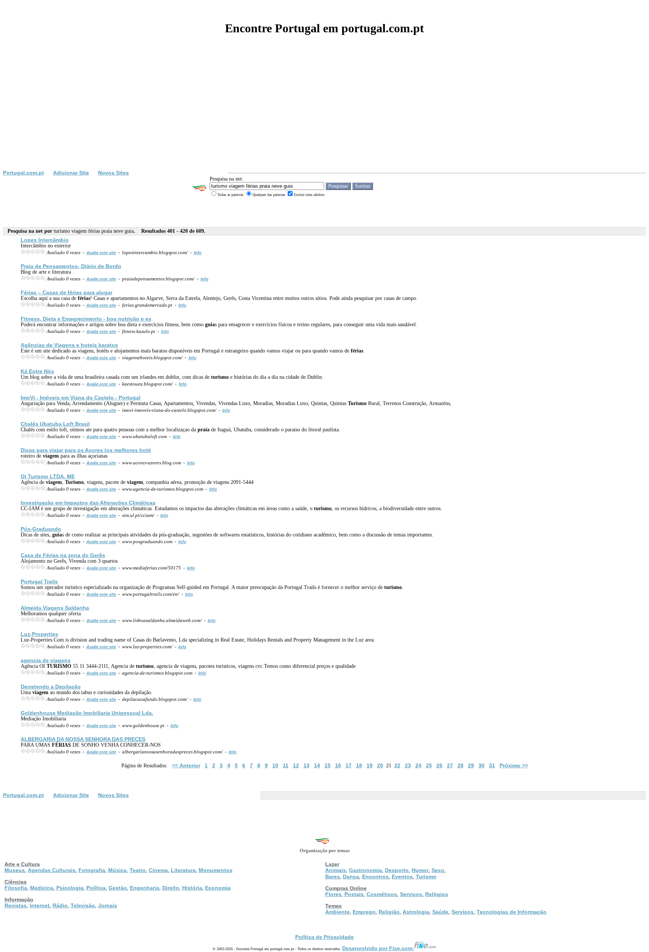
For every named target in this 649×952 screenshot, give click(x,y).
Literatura (183, 870)
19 (370, 765)
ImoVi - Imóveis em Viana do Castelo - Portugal (80, 398)
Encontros (375, 877)
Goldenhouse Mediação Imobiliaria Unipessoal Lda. (87, 713)
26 (439, 765)
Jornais (107, 905)
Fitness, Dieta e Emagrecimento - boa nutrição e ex (86, 319)
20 (380, 765)
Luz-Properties (39, 634)
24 (418, 765)
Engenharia (144, 888)
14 (317, 765)
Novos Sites (113, 173)
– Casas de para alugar (66, 292)
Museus (15, 870)
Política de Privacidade (324, 937)
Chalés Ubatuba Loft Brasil (55, 424)
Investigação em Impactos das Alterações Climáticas (88, 503)
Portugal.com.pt (23, 173)
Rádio (60, 905)
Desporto (397, 870)
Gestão (118, 888)
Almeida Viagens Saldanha (55, 608)
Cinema (158, 870)
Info (198, 252)
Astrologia (416, 912)
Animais (335, 870)
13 (306, 765)
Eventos (402, 877)
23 (408, 765)
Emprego (364, 912)
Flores (333, 894)
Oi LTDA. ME (48, 476)
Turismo (426, 877)
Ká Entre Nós (37, 371)
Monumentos (215, 870)
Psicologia (69, 888)
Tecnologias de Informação (511, 912)
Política (96, 888)
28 (460, 765)
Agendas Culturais (51, 870)
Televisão (83, 905)
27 (450, 765)
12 (296, 765)
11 (285, 765)
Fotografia (91, 870)
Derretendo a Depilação (51, 687)
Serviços (411, 894)
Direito (170, 888)
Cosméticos (382, 894)
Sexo (438, 870)
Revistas (16, 905)
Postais (354, 894)
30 (481, 765)
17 (349, 765)
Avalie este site (101, 252)
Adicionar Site (71, 173)
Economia (218, 888)
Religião (389, 912)
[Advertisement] (324, 113)
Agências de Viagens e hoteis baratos (69, 345)
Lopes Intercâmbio (45, 240)
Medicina (41, 888)
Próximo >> (514, 765)
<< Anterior (186, 765)
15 (327, 765)
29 (471, 765)
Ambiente (337, 912)
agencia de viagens (46, 660)
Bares (332, 877)
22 (397, 765)
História (192, 888)
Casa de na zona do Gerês (63, 555)
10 (275, 765)
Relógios (436, 894)
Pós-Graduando (41, 529)
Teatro (138, 870)
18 (359, 765)
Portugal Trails (39, 581)
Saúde (440, 912)
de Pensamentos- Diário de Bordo (71, 266)
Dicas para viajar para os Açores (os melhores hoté (86, 450)
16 (338, 765)
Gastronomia (365, 870)
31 (492, 765)
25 (429, 765)
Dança (351, 877)
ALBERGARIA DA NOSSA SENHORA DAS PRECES (83, 739)
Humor (420, 870)
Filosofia (16, 888)
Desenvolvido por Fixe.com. (378, 948)
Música (117, 870)
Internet (40, 905)
